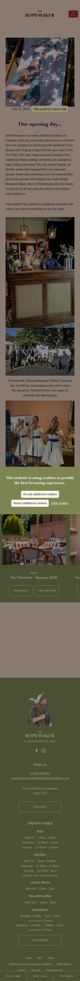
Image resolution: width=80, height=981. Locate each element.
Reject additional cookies (30, 503)
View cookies (59, 503)
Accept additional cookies (40, 494)
